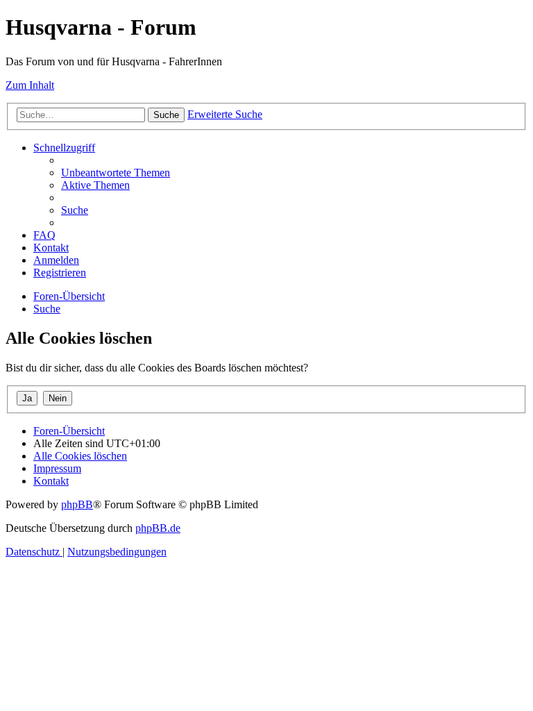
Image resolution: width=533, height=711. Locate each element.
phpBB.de (157, 528)
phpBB (77, 504)
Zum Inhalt (30, 85)
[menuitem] (115, 172)
